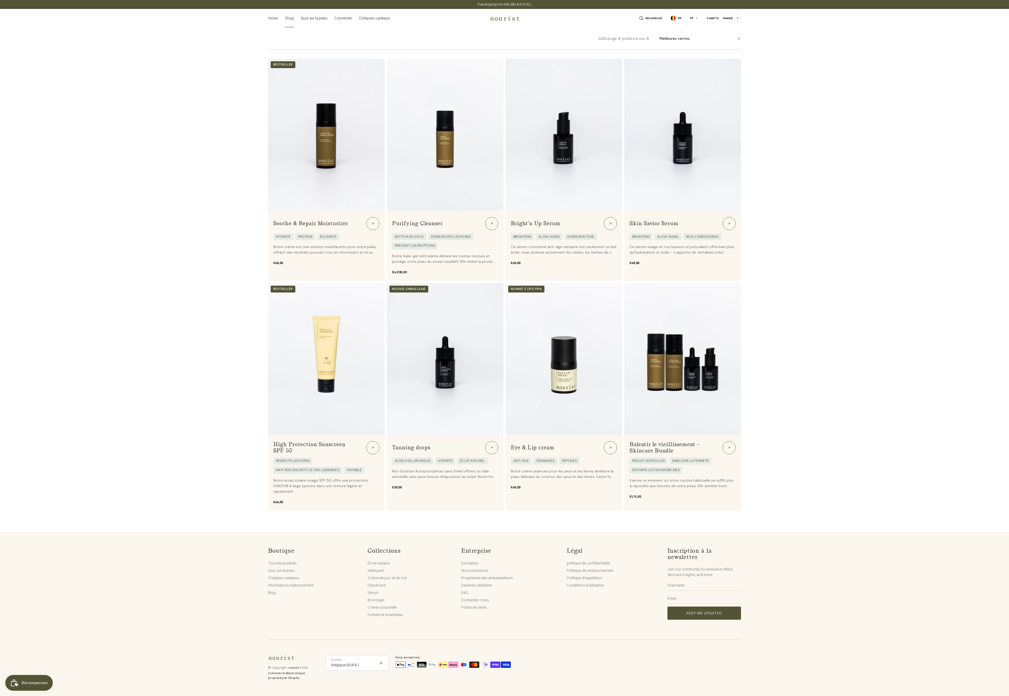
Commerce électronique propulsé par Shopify (286, 675)
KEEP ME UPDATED (704, 613)
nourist (294, 667)
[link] (326, 134)
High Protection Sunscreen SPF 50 (309, 447)
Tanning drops (411, 447)
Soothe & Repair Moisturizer (310, 223)
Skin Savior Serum (654, 223)
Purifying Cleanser (417, 223)
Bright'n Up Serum (535, 223)
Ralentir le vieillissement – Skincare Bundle (665, 447)
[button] (650, 18)
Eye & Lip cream (532, 447)
